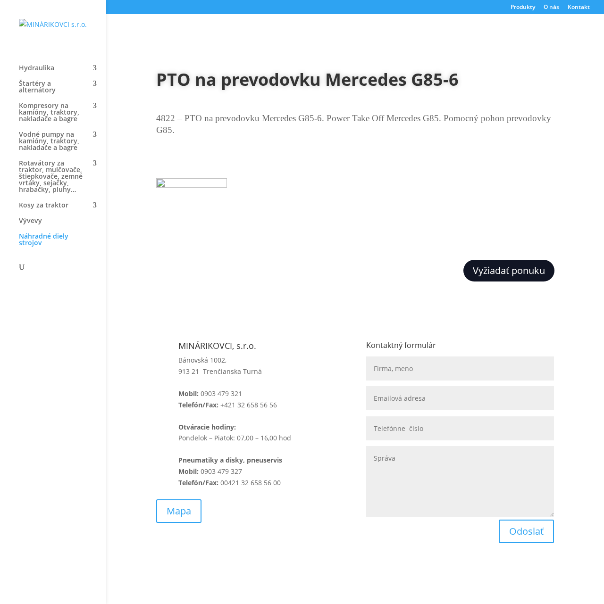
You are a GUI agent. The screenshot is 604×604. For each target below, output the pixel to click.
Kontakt (579, 7)
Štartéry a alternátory (37, 87)
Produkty (523, 7)
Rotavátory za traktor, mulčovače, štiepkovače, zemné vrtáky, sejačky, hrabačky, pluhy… (51, 177)
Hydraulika (36, 68)
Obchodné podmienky (191, 568)
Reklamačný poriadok (294, 568)
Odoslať (526, 531)
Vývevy (30, 221)
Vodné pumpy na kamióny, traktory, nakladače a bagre (49, 141)
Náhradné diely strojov (43, 240)
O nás (551, 7)
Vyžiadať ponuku (509, 270)
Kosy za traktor (43, 205)
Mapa (179, 511)
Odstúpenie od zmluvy (401, 568)
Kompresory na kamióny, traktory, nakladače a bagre (49, 112)
